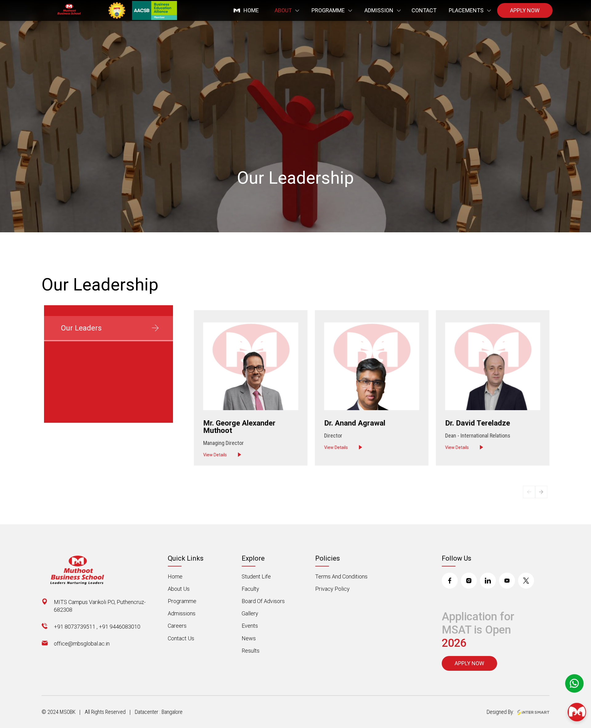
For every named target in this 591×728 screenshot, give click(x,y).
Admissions (181, 613)
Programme (182, 601)
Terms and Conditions (341, 576)
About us (179, 589)
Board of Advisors (263, 601)
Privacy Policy (332, 589)
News (249, 638)
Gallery (250, 613)
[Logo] (70, 10)
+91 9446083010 (119, 626)
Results (250, 650)
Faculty (250, 589)
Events (250, 625)
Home (175, 576)
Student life (256, 576)
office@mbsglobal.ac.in (82, 643)
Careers (177, 625)
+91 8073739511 (74, 626)
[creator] (533, 712)
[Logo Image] (80, 570)
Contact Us (181, 638)
